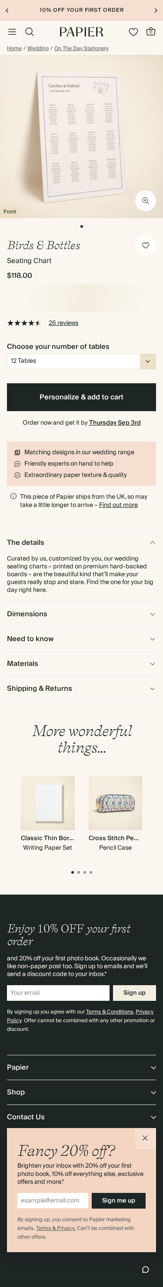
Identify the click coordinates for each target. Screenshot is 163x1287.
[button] (145, 1138)
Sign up (134, 993)
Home (14, 48)
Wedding (38, 48)
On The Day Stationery (81, 48)
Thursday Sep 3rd (115, 423)
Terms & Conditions (109, 1012)
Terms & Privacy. (56, 1228)
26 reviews (63, 323)
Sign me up (118, 1201)
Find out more (118, 505)
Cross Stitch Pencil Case (125, 838)
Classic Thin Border (50, 838)
